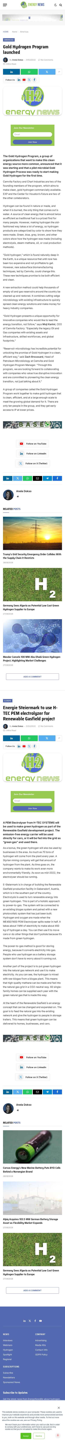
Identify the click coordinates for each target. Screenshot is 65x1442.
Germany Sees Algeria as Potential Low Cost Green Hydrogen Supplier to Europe (31, 607)
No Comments (47, 60)
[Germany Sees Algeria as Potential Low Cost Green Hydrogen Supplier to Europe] (32, 584)
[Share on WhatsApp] (29, 72)
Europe (7, 701)
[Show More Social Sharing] (59, 72)
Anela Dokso (17, 60)
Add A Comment (32, 676)
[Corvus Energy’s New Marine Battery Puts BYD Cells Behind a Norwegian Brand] (32, 1147)
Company (40, 1334)
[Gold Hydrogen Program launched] (32, 101)
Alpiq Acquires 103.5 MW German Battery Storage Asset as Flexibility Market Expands (30, 1221)
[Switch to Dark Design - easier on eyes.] (55, 5)
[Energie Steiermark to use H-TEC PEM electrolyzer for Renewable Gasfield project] (32, 767)
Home (14, 32)
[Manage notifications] (57, 1435)
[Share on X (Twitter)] (47, 72)
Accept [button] (26, 1436)
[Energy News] (32, 5)
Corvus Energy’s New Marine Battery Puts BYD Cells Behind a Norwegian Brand (31, 1170)
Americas (24, 32)
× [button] (58, 1407)
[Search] (60, 5)
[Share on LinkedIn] (11, 72)
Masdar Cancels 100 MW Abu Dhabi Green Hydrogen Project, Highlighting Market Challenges (31, 659)
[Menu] (5, 5)
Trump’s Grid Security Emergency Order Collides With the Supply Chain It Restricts (32, 556)
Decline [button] (39, 1436)
